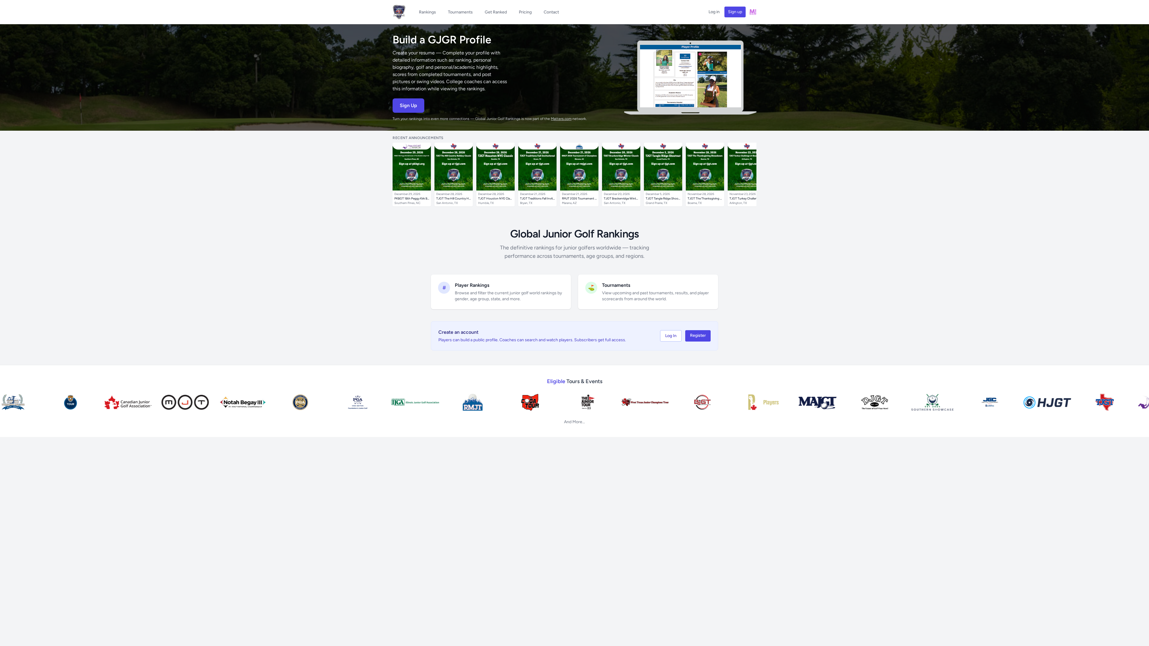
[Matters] (752, 12)
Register (698, 335)
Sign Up (408, 105)
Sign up (735, 11)
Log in (714, 11)
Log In (671, 335)
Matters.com (561, 119)
